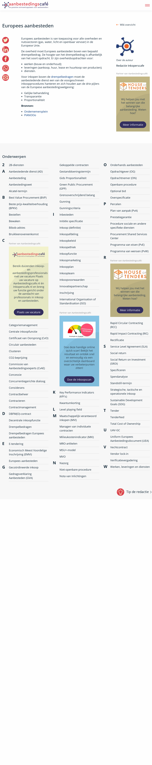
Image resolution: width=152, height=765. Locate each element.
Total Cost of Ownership (125, 423)
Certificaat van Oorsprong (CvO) (28, 338)
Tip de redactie (137, 491)
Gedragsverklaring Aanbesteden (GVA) (21, 476)
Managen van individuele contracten (75, 428)
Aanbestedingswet (20, 184)
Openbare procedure (123, 184)
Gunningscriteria (70, 208)
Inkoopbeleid (68, 240)
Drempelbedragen (20, 427)
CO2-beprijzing (18, 357)
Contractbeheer (18, 394)
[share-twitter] (5, 40)
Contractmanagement (22, 407)
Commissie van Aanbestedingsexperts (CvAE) (27, 366)
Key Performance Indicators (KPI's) (77, 394)
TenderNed (117, 417)
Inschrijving (67, 293)
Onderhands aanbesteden (126, 165)
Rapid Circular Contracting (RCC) (126, 325)
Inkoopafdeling (69, 234)
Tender (114, 410)
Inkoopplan (67, 266)
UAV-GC (115, 430)
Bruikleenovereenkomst (24, 234)
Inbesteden (66, 214)
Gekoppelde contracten (74, 165)
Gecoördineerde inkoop (23, 467)
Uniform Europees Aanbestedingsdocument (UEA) (129, 438)
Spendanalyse (119, 376)
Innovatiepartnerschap (74, 286)
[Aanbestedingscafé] (32, 5)
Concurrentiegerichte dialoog (27, 381)
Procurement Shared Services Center (128, 236)
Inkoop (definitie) (70, 227)
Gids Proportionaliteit (73, 178)
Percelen (115, 204)
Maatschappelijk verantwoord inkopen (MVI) (78, 418)
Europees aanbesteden (23, 461)
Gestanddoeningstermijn (75, 171)
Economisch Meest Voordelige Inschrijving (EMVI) (28, 452)
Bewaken (14, 221)
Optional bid (118, 191)
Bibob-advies (17, 227)
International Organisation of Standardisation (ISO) (78, 301)
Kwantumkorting (70, 403)
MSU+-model (68, 450)
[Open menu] (147, 5)
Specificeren (118, 370)
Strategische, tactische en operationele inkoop (126, 391)
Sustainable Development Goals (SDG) (126, 402)
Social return (118, 353)
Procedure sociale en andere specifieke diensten (128, 225)
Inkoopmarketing (70, 260)
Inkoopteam (67, 273)
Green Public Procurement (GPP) (76, 186)
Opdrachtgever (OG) (122, 171)
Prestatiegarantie (121, 217)
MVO (63, 456)
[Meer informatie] (133, 104)
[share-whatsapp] (5, 68)
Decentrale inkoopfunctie (24, 420)
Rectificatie (117, 340)
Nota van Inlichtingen (73, 476)
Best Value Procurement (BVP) (27, 197)
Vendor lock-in (119, 454)
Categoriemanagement (23, 325)
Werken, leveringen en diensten (130, 467)
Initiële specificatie (71, 221)
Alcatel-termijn (18, 191)
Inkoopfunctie (68, 253)
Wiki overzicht (128, 24)
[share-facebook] (5, 59)
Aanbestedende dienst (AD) (26, 171)
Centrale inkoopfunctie (23, 331)
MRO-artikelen (68, 443)
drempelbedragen (62, 76)
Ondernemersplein (36, 111)
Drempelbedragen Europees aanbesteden (26, 435)
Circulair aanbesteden (22, 344)
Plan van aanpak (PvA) (124, 210)
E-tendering (16, 444)
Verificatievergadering (124, 460)
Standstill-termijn (121, 383)
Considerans (16, 387)
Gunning (65, 201)
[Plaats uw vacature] (28, 283)
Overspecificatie (120, 197)
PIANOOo (30, 115)
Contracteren (17, 400)
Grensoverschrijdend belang (77, 195)
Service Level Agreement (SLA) (128, 346)
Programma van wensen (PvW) (129, 251)
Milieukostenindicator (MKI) (77, 437)
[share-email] (5, 77)
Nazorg (64, 463)
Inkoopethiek (68, 247)
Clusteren (15, 351)
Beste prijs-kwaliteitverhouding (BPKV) (28, 206)
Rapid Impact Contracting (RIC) (129, 333)
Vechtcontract (119, 447)
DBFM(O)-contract (20, 414)
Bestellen (14, 214)
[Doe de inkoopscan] (79, 351)
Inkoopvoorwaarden (72, 280)
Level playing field (71, 409)
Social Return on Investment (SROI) (127, 361)
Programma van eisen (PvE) (127, 244)
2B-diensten (16, 165)
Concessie (15, 374)
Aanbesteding (17, 178)
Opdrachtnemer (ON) (123, 178)
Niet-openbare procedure (75, 469)
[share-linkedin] (5, 49)
